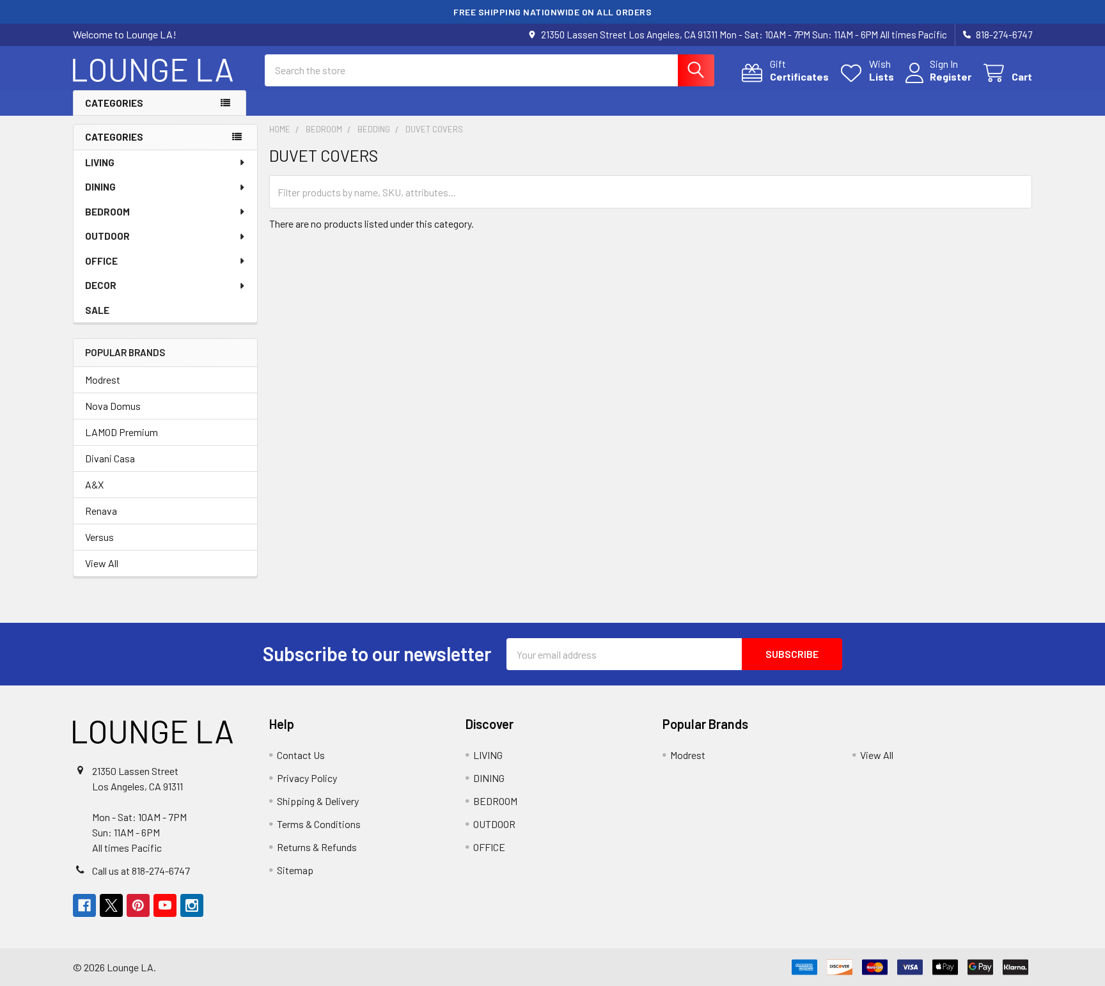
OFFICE (101, 261)
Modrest (102, 379)
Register (950, 76)
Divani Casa (110, 458)
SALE (97, 310)
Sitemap (295, 870)
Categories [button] (114, 103)
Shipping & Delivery (318, 801)
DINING (100, 186)
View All (101, 563)
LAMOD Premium (121, 432)
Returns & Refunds (317, 847)
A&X (94, 484)
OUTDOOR (107, 236)
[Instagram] (191, 905)
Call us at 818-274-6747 (141, 871)
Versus (99, 537)
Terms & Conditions (319, 824)
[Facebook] (84, 905)
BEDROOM (107, 211)
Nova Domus (113, 406)
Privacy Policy (307, 778)
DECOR (100, 285)
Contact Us (301, 755)
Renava (101, 511)
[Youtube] (164, 905)
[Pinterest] (138, 905)
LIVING (99, 162)
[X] (111, 905)
